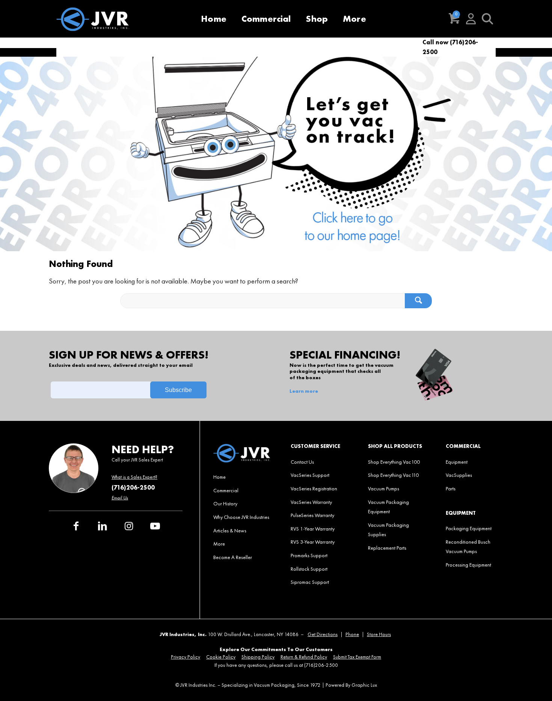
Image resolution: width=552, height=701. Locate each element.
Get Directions (323, 634)
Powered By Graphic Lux (351, 685)
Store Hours (379, 634)
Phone (352, 634)
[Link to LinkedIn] (102, 526)
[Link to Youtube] (155, 526)
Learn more (304, 391)
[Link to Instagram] (128, 526)
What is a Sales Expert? (134, 477)
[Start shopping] (454, 18)
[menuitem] (213, 19)
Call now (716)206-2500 (450, 47)
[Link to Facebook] (76, 526)
